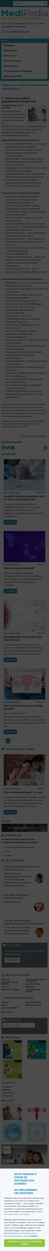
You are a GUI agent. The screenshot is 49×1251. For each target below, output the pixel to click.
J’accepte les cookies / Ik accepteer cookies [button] (24, 1243)
